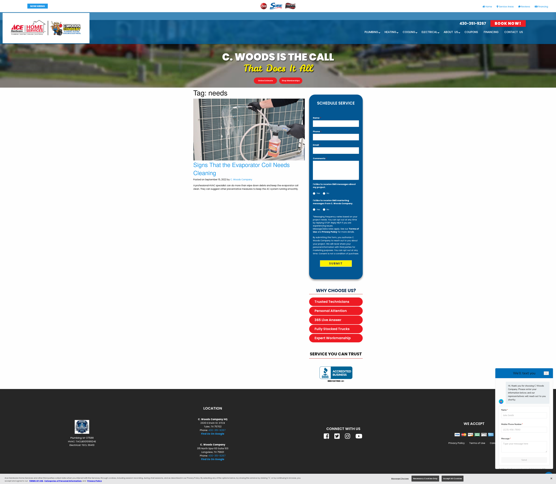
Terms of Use (477, 443)
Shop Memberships (291, 80)
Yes (318, 193)
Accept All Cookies (452, 478)
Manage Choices (400, 478)
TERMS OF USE (36, 481)
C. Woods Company (241, 179)
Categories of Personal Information (63, 481)
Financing (543, 6)
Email (316, 145)
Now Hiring (37, 6)
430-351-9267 (473, 23)
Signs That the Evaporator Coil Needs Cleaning (241, 168)
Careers (495, 443)
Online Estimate (265, 80)
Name (317, 117)
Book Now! (508, 23)
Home (488, 6)
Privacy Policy (329, 231)
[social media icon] (326, 436)
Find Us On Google (212, 433)
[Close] (551, 478)
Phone (317, 131)
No (328, 193)
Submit (336, 263)
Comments (320, 158)
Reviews (525, 6)
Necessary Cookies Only (425, 478)
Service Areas (506, 6)
